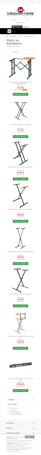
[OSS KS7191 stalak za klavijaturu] (20, 111)
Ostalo (19, 36)
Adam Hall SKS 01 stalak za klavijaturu (20, 251)
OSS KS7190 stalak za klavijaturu (20, 294)
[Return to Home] (7, 36)
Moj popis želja (32, 2)
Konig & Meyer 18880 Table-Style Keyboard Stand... (20, 83)
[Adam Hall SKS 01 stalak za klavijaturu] (20, 238)
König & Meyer (15, 412)
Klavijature (13, 36)
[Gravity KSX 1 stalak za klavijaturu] (20, 195)
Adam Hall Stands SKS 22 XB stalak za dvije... (20, 379)
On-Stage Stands (16, 414)
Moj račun (10, 428)
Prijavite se (21, 22)
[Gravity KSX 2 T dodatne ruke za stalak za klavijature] (20, 322)
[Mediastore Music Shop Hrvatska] (20, 11)
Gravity (13, 410)
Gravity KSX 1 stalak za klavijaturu (20, 209)
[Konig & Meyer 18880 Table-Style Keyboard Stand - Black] (20, 68)
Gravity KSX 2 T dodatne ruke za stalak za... (20, 337)
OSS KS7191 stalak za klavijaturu (20, 124)
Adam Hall (14, 408)
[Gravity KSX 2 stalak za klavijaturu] (20, 153)
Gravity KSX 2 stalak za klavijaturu (20, 167)
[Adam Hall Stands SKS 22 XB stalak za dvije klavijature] (20, 365)
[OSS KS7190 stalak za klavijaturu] (20, 280)
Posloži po (15, 52)
